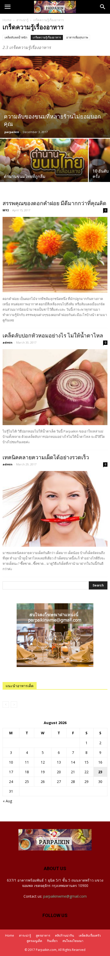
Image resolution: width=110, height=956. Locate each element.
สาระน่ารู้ (22, 20)
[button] (103, 7)
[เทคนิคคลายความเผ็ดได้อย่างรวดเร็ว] (55, 509)
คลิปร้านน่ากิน (64, 935)
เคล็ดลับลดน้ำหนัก (16, 37)
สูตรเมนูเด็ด (34, 941)
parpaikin (11, 132)
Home (7, 20)
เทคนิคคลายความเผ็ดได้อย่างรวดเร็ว (46, 457)
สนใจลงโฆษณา (72, 941)
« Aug (7, 800)
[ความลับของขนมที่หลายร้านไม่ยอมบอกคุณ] (55, 97)
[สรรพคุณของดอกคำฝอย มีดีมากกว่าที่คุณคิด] (55, 255)
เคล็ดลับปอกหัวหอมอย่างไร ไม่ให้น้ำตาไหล (53, 336)
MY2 (6, 210)
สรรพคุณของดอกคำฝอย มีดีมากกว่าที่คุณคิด (54, 203)
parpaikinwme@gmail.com (65, 896)
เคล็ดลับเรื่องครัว (90, 935)
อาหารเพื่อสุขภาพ (77, 37)
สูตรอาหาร (43, 935)
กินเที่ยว (52, 941)
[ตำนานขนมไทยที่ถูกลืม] (44, 171)
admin (8, 342)
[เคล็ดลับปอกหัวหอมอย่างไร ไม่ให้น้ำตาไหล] (55, 387)
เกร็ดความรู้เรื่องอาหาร (47, 37)
